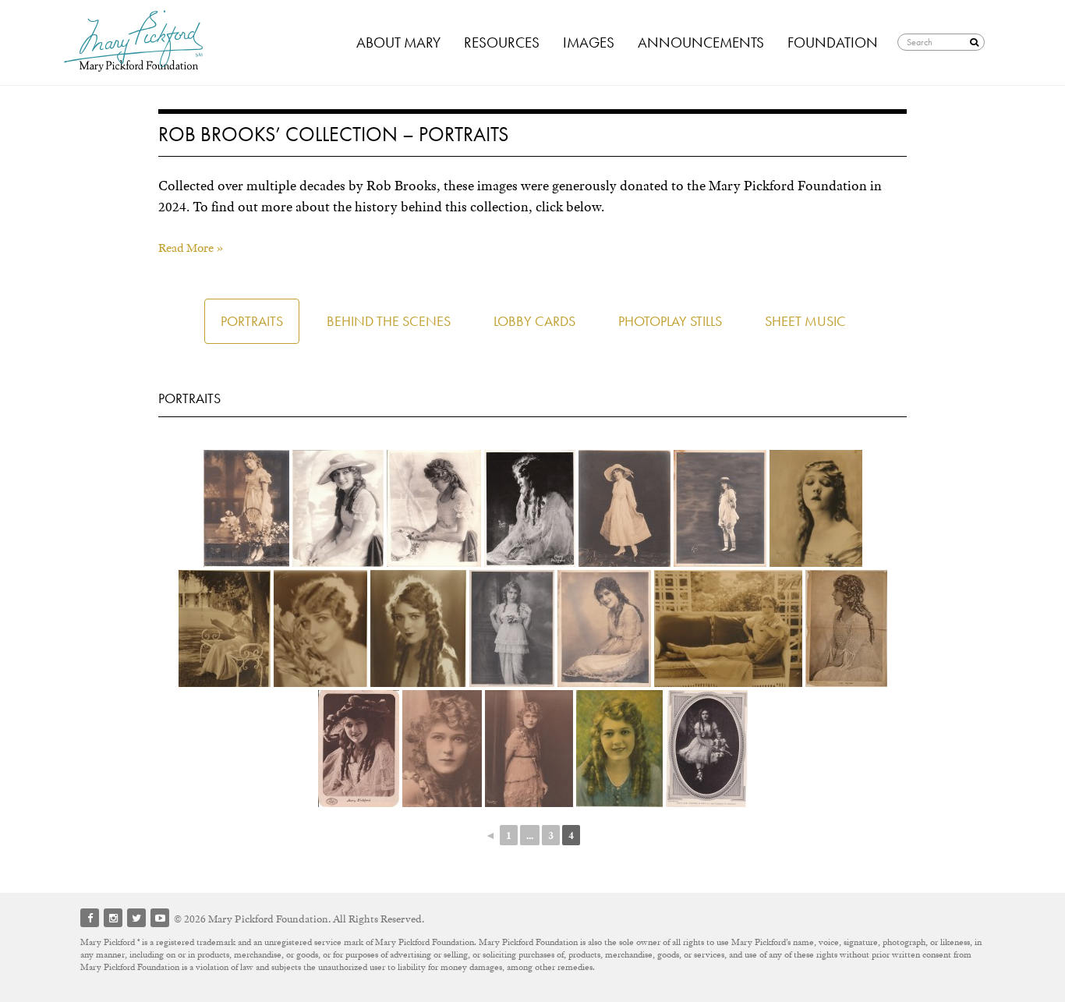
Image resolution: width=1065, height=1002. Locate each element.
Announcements (701, 42)
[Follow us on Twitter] (136, 917)
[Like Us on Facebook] (89, 917)
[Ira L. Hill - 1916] (442, 748)
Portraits (252, 321)
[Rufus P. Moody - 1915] (529, 508)
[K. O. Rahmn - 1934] (225, 628)
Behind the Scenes (389, 321)
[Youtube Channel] (159, 917)
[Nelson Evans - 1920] (720, 508)
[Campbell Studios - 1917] (619, 748)
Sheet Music (805, 321)
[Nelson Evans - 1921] (816, 508)
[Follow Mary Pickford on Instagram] (113, 917)
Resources (502, 42)
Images (588, 42)
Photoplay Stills (670, 321)
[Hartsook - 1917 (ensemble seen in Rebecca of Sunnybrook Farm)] (624, 508)
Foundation (832, 42)
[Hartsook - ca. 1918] (246, 508)
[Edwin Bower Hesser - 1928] (320, 628)
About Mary (398, 42)
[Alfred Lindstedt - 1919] (604, 628)
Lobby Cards (534, 321)
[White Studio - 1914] (511, 628)
